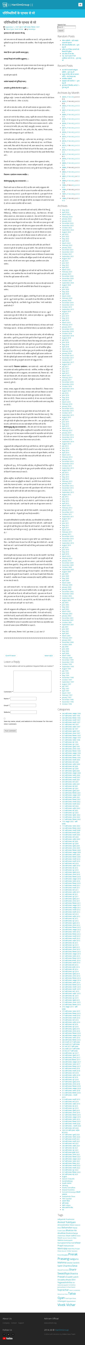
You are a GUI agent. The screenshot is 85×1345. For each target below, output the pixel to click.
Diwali (60, 1238)
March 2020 (66, 296)
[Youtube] (8, 1338)
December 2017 (67, 355)
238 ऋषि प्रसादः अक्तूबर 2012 (71, 930)
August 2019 (66, 311)
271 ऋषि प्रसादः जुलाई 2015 (71, 1000)
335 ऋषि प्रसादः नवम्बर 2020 (71, 1137)
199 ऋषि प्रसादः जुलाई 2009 (71, 846)
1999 (64, 185)
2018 (64, 123)
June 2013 (65, 475)
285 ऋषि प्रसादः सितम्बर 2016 (71, 1033)
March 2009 (66, 583)
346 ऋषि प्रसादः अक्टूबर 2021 (71, 1159)
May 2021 (65, 265)
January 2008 (66, 589)
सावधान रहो (48, 656)
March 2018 (66, 349)
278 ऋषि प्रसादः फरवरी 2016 (71, 1018)
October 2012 (67, 490)
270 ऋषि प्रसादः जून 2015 (70, 998)
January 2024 (66, 219)
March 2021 (66, 269)
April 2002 (65, 609)
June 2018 (65, 342)
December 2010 (67, 536)
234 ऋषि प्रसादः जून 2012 (70, 921)
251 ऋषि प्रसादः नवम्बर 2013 (71, 956)
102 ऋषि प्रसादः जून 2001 (70, 788)
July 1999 (65, 671)
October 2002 (67, 596)
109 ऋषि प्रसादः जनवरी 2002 (71, 802)
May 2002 (65, 607)
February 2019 (67, 325)
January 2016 (66, 406)
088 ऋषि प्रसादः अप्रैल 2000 (71, 764)
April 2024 (65, 212)
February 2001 (67, 638)
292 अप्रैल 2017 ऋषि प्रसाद (71, 1049)
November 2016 (68, 384)
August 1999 (66, 669)
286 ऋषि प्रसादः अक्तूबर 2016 (71, 1035)
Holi (72, 1243)
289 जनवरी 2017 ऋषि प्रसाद (71, 1042)
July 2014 (65, 446)
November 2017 (68, 358)
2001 (64, 176)
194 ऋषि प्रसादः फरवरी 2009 (71, 835)
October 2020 (67, 281)
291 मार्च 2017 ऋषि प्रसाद (70, 1046)
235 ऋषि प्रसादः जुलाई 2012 (71, 923)
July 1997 (65, 686)
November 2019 (68, 305)
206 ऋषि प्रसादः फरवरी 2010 (71, 861)
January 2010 (66, 561)
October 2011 (67, 514)
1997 (64, 194)
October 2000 (67, 644)
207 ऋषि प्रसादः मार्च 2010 (70, 863)
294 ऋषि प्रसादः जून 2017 (70, 1053)
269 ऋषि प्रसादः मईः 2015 (70, 996)
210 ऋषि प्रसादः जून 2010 (70, 870)
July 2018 (65, 340)
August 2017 (66, 364)
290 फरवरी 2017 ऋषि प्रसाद (71, 1044)
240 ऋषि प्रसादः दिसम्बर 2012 (71, 934)
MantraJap (63, 1248)
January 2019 (66, 327)
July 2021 (65, 261)
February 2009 (67, 585)
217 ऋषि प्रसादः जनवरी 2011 (71, 885)
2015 (64, 137)
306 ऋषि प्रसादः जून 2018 (70, 1079)
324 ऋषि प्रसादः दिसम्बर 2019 (71, 1121)
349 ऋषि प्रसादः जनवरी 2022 (71, 1165)
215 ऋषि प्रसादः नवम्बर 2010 (71, 881)
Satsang (65, 1185)
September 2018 (68, 336)
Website (7, 712)
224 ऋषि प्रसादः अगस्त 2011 (71, 901)
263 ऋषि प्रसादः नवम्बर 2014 (71, 982)
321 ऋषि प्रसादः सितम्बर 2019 (71, 1115)
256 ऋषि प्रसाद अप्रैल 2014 (71, 967)
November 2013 (68, 464)
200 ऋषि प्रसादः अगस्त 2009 (71, 848)
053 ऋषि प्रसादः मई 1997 (70, 729)
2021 (64, 110)
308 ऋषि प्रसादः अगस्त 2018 (71, 1084)
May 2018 (65, 344)
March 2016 (66, 402)
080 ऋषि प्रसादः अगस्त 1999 (71, 749)
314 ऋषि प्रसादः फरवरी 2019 (71, 1099)
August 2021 (66, 258)
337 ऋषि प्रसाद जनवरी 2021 (71, 1139)
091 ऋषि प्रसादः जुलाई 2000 (71, 771)
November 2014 (68, 437)
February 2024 (67, 217)
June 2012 (65, 499)
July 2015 (65, 419)
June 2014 (65, 448)
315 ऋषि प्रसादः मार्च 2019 (70, 1102)
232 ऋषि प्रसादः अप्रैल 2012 (71, 916)
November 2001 (68, 620)
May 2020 (65, 292)
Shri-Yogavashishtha (67, 1281)
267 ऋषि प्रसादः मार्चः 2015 (70, 991)
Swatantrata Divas (68, 1196)
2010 (64, 159)
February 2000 (67, 658)
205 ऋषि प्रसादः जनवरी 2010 (71, 859)
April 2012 (65, 503)
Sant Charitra (65, 1265)
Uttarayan (62, 1301)
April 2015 (65, 426)
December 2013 (67, 461)
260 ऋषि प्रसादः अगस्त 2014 (71, 976)
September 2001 (68, 625)
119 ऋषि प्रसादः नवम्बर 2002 (71, 826)
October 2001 (67, 622)
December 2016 (67, 382)
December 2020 (67, 276)
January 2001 (66, 640)
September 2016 (68, 389)
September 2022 (68, 230)
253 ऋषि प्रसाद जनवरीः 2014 (71, 960)
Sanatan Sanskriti (73, 1263)
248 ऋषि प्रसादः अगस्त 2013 (71, 949)
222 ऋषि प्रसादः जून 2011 (70, 896)
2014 (64, 141)
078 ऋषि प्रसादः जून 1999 (70, 744)
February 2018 (67, 351)
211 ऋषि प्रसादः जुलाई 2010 (71, 872)
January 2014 (66, 459)
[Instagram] (13, 1334)
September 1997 (68, 682)
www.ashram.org (50, 1323)
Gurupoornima (64, 1242)
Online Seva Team (68, 1334)
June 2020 (65, 289)
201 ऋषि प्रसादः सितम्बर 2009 (71, 850)
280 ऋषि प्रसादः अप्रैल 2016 (71, 1022)
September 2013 (68, 468)
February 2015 (67, 430)
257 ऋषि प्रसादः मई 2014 (70, 969)
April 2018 (65, 347)
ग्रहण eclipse (66, 1205)
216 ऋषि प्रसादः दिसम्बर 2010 (71, 883)
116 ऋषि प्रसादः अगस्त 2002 (71, 817)
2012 (64, 150)
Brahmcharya (72, 1233)
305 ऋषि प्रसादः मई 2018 (70, 1077)
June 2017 (65, 369)
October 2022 (67, 228)
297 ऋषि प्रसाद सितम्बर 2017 (71, 1060)
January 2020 (66, 300)
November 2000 (68, 642)
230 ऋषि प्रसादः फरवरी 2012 (71, 912)
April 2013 (65, 479)
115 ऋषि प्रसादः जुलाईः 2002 (71, 815)
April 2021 (65, 267)
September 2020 (68, 283)
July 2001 (65, 627)
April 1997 (65, 691)
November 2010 (68, 539)
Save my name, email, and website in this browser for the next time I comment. (28, 722)
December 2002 (67, 591)
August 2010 (66, 545)
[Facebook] (4, 1334)
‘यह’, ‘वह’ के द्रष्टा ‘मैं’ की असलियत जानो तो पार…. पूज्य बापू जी (71, 58)
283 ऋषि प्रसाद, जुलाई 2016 (71, 1029)
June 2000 (65, 649)
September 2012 (68, 492)
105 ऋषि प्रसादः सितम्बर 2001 (71, 793)
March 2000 (66, 655)
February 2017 (67, 378)
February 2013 (67, 481)
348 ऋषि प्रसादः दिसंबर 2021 (71, 1163)
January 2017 (66, 380)
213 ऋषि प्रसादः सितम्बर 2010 (71, 877)
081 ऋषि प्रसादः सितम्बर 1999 (71, 751)
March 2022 (66, 243)
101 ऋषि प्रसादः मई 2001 (70, 786)
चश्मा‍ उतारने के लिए (67, 1207)
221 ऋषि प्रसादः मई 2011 (70, 894)
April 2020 (65, 294)
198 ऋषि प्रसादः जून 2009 (70, 844)
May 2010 (65, 552)
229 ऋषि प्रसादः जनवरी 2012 (71, 910)
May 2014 (65, 450)
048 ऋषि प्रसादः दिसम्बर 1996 (71, 718)
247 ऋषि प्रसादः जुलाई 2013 (71, 947)
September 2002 (68, 598)
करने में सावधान (11, 656)
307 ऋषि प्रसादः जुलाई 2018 (71, 1082)
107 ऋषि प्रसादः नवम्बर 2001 (71, 797)
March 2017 (66, 375)
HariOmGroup (62, 1329)
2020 (64, 114)
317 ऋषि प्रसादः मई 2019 (70, 1106)
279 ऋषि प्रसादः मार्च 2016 (70, 1020)
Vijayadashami (71, 1301)
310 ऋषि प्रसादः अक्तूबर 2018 (71, 1088)
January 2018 (66, 353)
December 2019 (67, 303)
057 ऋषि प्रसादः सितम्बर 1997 (30, 27)
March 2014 (66, 455)
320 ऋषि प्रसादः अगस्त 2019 (71, 1113)
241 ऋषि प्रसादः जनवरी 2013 (71, 936)
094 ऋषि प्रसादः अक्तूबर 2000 (71, 773)
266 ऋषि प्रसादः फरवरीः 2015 (71, 989)
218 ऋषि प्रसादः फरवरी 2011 (71, 888)
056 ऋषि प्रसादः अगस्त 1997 (71, 733)
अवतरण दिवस (66, 1201)
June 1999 (65, 673)
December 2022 (67, 223)
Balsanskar (67, 1227)
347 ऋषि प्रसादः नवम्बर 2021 (71, 1161)
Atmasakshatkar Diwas (66, 1225)
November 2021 (68, 252)
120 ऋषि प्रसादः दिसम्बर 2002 (71, 828)
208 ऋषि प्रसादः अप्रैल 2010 (71, 866)
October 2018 (67, 333)
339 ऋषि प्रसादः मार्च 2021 (70, 1143)
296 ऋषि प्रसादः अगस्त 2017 (71, 1057)
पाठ (63, 1210)
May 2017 (65, 371)
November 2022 (68, 225)
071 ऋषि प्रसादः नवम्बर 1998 (71, 740)
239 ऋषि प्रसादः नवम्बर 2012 (71, 932)
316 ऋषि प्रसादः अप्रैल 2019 (71, 1104)
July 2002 (65, 602)
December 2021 (67, 250)
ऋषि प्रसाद (65, 1203)
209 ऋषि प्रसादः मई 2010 (70, 868)
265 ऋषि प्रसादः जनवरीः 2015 (71, 987)
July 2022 (65, 234)
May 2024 (65, 210)
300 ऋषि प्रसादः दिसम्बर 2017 (71, 1066)
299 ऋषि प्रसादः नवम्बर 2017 (71, 1064)
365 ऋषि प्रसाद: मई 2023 (70, 1174)
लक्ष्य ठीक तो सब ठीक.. (68, 54)
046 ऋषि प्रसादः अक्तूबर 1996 (71, 713)
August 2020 (66, 285)
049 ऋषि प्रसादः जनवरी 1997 (71, 720)
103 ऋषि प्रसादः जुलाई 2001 (71, 791)
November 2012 (68, 488)
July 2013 (65, 472)
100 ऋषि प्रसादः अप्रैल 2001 (71, 784)
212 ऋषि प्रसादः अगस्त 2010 (71, 874)
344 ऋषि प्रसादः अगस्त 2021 (71, 1154)
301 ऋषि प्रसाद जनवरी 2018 (71, 1068)
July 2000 (65, 647)
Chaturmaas (61, 1236)
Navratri (64, 1251)
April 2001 (65, 633)
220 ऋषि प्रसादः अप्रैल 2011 (71, 892)
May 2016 (65, 397)
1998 (64, 189)
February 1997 (67, 695)
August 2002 (66, 600)
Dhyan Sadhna (71, 1236)
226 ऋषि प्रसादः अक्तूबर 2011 (71, 905)
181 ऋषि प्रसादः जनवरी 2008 (71, 830)
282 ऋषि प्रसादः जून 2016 (70, 1027)
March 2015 (66, 428)
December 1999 (67, 660)
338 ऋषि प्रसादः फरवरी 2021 (71, 1141)
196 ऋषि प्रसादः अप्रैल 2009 (71, 839)
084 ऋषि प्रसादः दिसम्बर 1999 (71, 758)
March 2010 (66, 556)
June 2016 (65, 395)
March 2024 (66, 214)
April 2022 (65, 241)
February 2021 (67, 272)
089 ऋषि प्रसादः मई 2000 (70, 766)
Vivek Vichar (19, 29)
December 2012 (67, 486)
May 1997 (65, 688)
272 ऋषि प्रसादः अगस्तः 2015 (71, 1002)
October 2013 (67, 466)
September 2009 (68, 569)
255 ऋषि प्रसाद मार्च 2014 (70, 965)
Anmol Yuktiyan (67, 1222)
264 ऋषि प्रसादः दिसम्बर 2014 (71, 985)
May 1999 (65, 675)
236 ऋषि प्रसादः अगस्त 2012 (71, 925)
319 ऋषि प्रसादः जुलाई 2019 (71, 1110)
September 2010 (68, 543)
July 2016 (65, 393)
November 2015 (68, 411)
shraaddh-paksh (71, 1277)
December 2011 (67, 512)
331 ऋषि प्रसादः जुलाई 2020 (71, 1135)
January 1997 (66, 697)
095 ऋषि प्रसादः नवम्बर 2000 (71, 775)
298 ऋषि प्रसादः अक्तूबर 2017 (71, 1062)
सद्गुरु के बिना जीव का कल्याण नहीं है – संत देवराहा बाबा (70, 75)
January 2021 (66, 274)
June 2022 (65, 236)
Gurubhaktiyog (67, 1181)
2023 (64, 101)
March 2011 (66, 530)
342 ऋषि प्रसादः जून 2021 (70, 1150)
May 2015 (65, 424)
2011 (64, 154)
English (64, 1177)
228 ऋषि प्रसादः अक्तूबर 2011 (71, 907)
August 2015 (66, 417)
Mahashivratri (69, 1246)
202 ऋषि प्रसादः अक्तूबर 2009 (71, 852)
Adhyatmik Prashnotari (66, 1219)
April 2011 (65, 528)
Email (7, 705)
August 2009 (66, 572)
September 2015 (68, 415)
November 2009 (68, 565)
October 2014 (67, 439)
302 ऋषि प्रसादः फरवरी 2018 (71, 1071)
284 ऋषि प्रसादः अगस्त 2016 (71, 1031)
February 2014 (67, 457)
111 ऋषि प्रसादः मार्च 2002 (70, 806)
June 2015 (65, 422)
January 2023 (66, 221)
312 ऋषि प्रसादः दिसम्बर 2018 (71, 1093)
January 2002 (66, 616)
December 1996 (67, 700)
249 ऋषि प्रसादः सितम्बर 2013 (71, 952)
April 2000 (65, 653)
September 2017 (68, 362)
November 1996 (68, 702)
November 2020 (68, 278)
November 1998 (68, 677)
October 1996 (67, 704)
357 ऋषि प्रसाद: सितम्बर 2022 (71, 1172)
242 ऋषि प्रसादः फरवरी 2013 (71, 938)
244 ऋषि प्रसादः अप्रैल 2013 (71, 941)
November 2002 (68, 594)
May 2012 (65, 501)
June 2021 (65, 263)
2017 (64, 128)
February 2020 (67, 298)
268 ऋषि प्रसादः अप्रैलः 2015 (71, 993)
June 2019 (65, 316)
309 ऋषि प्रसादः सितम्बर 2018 (71, 1086)
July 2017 (65, 367)
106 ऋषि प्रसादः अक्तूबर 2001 (71, 795)
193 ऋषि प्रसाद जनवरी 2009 (71, 833)
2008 (64, 167)
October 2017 (67, 360)
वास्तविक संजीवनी (67, 79)
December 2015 (67, 408)
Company (6, 1323)
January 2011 (66, 534)
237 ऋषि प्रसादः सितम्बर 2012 (71, 927)
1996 (64, 198)
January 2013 (66, 483)
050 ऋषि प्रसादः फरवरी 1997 (71, 722)
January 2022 (66, 247)
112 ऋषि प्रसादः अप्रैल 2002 (71, 808)
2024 (64, 97)
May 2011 (65, 525)
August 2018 (66, 338)
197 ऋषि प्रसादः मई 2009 (70, 841)
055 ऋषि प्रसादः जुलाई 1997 (71, 731)
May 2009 (65, 578)
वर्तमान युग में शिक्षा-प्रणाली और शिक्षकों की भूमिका (70, 50)
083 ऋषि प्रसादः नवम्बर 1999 (71, 755)
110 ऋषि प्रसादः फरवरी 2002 (71, 804)
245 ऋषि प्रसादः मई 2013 (70, 943)
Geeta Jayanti (68, 1240)
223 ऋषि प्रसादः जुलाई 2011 (71, 899)
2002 (64, 172)
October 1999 (67, 664)
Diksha (78, 1236)
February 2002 (67, 614)
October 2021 (67, 254)
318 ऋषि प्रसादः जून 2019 (70, 1108)
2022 (64, 106)
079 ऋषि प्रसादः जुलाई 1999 (71, 746)
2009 (64, 163)
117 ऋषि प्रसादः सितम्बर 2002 (71, 819)
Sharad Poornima (68, 1190)
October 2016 (67, 386)
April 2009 (65, 580)
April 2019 (65, 320)
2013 (64, 145)
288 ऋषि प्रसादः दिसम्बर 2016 (71, 1040)
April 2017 (65, 373)
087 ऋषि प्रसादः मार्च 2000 (70, 762)
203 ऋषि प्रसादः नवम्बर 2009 (71, 855)
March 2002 (66, 611)
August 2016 (66, 391)
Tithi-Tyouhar (67, 1199)
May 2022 (65, 239)
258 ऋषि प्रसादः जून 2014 (70, 971)
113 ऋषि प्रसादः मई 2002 (70, 810)
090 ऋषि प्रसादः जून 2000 (70, 769)
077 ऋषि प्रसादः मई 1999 (70, 742)
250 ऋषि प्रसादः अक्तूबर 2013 (71, 954)
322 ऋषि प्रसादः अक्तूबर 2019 (71, 1117)
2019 (64, 119)
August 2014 (66, 444)
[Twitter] (8, 1334)
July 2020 (65, 287)
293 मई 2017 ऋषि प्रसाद (70, 1051)
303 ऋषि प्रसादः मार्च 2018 (70, 1073)
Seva (74, 1265)
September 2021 (68, 256)
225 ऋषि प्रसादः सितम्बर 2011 (71, 903)
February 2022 (67, 245)
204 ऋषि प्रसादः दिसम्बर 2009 (71, 857)
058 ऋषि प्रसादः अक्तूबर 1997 (71, 738)
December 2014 (67, 435)
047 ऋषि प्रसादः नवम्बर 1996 (71, 716)
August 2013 (66, 470)
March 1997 (66, 693)
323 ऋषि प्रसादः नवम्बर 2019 (71, 1119)
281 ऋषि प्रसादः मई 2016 (70, 1024)
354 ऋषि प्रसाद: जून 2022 (70, 1170)
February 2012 (67, 508)
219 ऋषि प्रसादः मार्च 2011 (70, 890)
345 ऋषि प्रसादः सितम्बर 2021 (71, 1157)
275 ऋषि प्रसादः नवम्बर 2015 (71, 1011)
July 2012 (65, 497)
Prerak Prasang (67, 1256)
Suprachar (63, 1289)
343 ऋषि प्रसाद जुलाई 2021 (70, 1152)
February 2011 (67, 532)
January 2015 (66, 433)
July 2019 (65, 314)
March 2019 (66, 322)
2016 (64, 132)
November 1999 (68, 662)
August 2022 (66, 232)
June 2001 (65, 629)
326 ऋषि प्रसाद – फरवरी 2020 (71, 1126)
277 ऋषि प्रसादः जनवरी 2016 (71, 1016)
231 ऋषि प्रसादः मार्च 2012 (70, 914)
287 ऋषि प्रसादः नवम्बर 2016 (71, 1038)
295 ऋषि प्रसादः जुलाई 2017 (71, 1055)
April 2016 (65, 400)
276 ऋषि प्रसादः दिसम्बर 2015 (71, 1013)
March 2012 (66, 505)
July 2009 (65, 574)
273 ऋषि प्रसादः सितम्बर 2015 (71, 1005)
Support (21, 1323)
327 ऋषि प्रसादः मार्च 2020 (70, 1128)
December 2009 (67, 563)
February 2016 (67, 404)
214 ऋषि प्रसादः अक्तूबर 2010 (71, 879)
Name (7, 699)
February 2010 (67, 558)
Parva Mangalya (63, 1255)
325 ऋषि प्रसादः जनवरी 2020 (71, 1124)
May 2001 (65, 631)
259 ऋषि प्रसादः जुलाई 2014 (71, 974)
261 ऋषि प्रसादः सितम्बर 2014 (71, 978)
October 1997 (67, 680)
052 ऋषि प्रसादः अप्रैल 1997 (71, 727)
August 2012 (66, 494)
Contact (14, 1323)
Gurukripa (31, 29)
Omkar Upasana (72, 1251)
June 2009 (65, 576)
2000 (64, 181)
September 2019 (68, 309)
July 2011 (65, 521)
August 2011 (66, 519)
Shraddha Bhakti (64, 1280)
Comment (8, 692)
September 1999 (68, 666)
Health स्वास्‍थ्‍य (66, 1183)
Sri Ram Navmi (70, 1287)
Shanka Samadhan (68, 1188)
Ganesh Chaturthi (68, 1179)
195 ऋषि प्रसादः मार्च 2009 (70, 837)
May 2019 (65, 318)
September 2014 (68, 442)
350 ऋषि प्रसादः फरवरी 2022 (71, 1168)
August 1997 (66, 684)
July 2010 (65, 547)
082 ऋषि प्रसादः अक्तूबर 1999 (71, 753)
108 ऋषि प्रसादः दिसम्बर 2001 (71, 799)
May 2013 (65, 477)
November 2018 (68, 331)
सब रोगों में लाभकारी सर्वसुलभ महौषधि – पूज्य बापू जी (70, 71)
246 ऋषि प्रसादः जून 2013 (70, 945)
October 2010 (67, 541)
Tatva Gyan (10, 29)
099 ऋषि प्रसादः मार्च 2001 (70, 782)
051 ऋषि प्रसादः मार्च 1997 (70, 724)
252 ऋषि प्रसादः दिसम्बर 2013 (71, 958)
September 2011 (68, 516)
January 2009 (66, 587)
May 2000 (65, 651)
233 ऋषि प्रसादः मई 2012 (70, 919)
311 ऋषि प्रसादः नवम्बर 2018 (71, 1091)
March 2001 (66, 636)
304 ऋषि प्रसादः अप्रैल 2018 (71, 1075)
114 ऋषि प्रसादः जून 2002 (70, 813)
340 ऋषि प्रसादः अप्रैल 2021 (71, 1146)
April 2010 (65, 554)
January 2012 (66, 510)
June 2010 (65, 550)
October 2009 (67, 567)
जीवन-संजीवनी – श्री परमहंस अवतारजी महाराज (70, 41)
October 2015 (67, 413)
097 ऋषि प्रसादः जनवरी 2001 (71, 777)
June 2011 (65, 523)
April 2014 (65, 453)
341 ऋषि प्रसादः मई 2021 (70, 1148)
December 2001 (67, 618)
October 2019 (67, 307)
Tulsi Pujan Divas (70, 1298)
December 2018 (67, 329)
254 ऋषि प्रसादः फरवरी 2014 (71, 963)
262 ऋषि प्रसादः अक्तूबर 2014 (71, 980)
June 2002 (65, 605)
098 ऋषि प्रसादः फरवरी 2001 (71, 780)
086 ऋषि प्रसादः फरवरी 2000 (71, 760)
